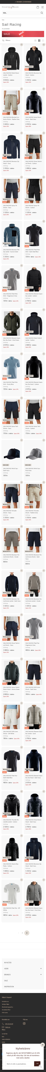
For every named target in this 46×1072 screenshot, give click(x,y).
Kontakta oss (5, 1001)
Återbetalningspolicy (7, 1007)
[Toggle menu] (41, 968)
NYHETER (4, 1034)
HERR (3, 1042)
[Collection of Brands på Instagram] (24, 1023)
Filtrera (7, 40)
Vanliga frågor (5, 1004)
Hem (3, 19)
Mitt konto (5, 1012)
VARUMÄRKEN (6, 1039)
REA (3, 1036)
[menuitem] (23, 962)
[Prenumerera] (37, 1063)
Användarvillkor (6, 1009)
